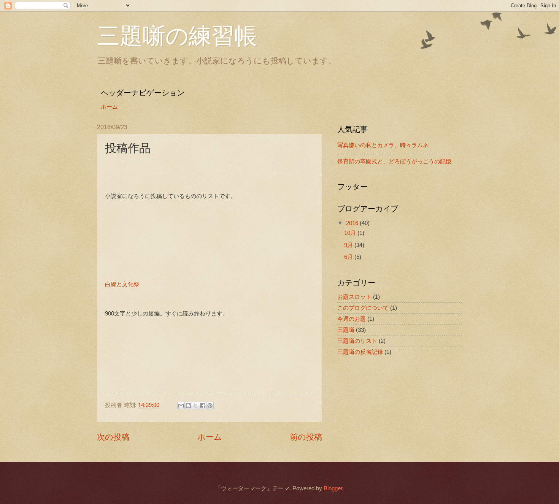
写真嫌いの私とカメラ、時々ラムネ (383, 145)
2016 (353, 223)
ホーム (109, 107)
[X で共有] (195, 405)
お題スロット (354, 297)
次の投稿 (113, 437)
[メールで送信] (181, 405)
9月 (349, 245)
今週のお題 (351, 319)
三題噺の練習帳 (177, 35)
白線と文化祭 (122, 284)
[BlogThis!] (188, 405)
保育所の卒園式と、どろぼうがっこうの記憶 (394, 161)
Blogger (333, 488)
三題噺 (345, 330)
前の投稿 (306, 437)
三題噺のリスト (357, 341)
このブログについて (363, 308)
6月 (349, 257)
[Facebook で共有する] (202, 405)
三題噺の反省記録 (360, 352)
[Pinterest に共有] (210, 405)
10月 (350, 233)
